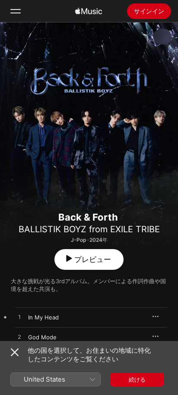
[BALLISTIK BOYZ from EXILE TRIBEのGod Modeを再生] (19, 337)
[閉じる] (15, 352)
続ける (137, 379)
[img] (88, 11)
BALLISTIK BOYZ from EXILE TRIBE (89, 229)
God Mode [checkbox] (42, 337)
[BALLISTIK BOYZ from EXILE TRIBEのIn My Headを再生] (19, 317)
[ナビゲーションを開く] (15, 11)
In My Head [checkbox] (43, 317)
